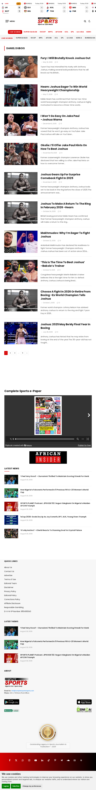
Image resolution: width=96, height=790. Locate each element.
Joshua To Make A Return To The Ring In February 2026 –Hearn (66, 205)
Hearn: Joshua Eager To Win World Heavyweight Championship (64, 88)
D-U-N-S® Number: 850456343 (17, 611)
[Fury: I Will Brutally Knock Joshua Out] (21, 67)
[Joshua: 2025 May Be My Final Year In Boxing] (21, 333)
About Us (8, 567)
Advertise (8, 575)
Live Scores (15, 32)
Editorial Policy (10, 595)
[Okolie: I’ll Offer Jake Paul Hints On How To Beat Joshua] (21, 154)
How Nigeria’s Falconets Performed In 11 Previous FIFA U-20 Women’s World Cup (54, 491)
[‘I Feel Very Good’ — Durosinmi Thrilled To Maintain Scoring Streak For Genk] (11, 479)
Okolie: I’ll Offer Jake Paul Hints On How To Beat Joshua (64, 147)
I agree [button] (6, 786)
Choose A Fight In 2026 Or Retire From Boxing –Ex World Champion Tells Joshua (66, 295)
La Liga (80, 32)
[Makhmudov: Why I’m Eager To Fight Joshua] (21, 242)
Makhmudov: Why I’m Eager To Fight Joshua (65, 234)
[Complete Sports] (48, 21)
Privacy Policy (10, 591)
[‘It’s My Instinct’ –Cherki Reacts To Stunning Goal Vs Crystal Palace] (11, 533)
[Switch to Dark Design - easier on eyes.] (89, 21)
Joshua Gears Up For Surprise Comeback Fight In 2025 (60, 176)
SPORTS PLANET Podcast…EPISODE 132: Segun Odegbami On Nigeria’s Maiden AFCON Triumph (55, 504)
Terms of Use (10, 579)
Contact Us (9, 571)
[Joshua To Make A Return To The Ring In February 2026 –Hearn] (21, 212)
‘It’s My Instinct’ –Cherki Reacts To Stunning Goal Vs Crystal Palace (51, 530)
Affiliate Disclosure (12, 603)
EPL (72, 32)
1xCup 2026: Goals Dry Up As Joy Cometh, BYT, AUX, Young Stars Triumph (53, 517)
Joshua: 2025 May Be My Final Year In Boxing (65, 326)
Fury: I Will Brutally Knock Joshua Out (65, 58)
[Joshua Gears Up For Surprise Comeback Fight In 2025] (21, 183)
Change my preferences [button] (32, 786)
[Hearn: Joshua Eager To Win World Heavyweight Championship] (21, 95)
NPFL (50, 32)
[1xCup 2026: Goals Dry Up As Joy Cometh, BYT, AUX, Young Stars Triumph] (11, 520)
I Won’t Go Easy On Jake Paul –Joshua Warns (60, 117)
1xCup (43, 32)
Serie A (89, 32)
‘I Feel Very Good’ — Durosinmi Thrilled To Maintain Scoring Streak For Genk (54, 476)
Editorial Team (10, 583)
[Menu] (10, 21)
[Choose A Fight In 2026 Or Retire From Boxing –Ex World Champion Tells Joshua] (21, 300)
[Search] (85, 21)
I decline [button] (16, 786)
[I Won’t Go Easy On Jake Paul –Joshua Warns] (21, 125)
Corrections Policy (12, 599)
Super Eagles (30, 32)
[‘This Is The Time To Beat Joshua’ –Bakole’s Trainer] (21, 271)
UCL (66, 32)
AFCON (59, 32)
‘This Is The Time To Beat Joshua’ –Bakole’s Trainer (63, 264)
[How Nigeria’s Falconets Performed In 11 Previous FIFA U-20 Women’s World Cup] (11, 493)
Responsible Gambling (14, 607)
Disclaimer (8, 587)
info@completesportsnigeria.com (23, 691)
